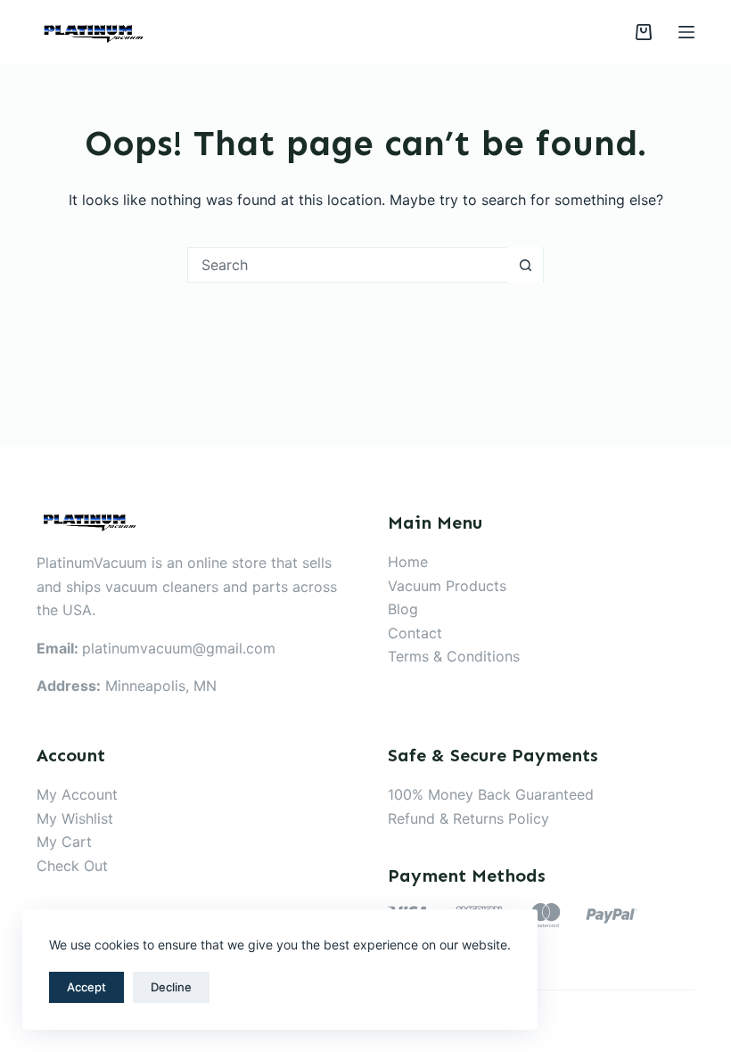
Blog (403, 609)
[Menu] (686, 32)
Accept (86, 987)
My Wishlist (75, 818)
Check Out (72, 866)
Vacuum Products (447, 586)
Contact (415, 633)
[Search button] (525, 265)
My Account (77, 794)
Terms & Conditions (454, 656)
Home (408, 562)
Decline (171, 987)
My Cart (64, 842)
